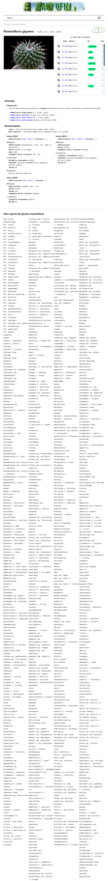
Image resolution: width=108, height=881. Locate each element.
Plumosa (57, 769)
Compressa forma (10, 793)
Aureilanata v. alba (12, 433)
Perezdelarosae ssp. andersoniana (63, 721)
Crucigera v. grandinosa (39, 222)
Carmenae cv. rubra (11, 683)
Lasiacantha (59, 283)
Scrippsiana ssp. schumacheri (86, 429)
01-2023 (65, 46)
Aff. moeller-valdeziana (14, 294)
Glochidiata (34, 564)
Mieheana (57, 512)
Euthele (32, 419)
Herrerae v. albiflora (38, 717)
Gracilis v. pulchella (38, 596)
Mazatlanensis (60, 425)
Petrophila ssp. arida (63, 735)
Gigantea (32, 515)
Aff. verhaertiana (11, 326)
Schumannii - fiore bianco (90, 404)
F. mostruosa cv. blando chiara (39, 426)
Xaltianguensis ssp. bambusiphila (88, 826)
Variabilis (84, 671)
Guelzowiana (34, 613)
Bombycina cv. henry (12, 564)
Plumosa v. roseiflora (63, 775)
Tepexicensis (84, 593)
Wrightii (83, 810)
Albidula (7, 361)
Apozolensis (8, 407)
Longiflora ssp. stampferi (65, 338)
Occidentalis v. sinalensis (66, 642)
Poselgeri (58, 804)
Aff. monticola (9, 300)
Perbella (57, 709)
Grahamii (32, 601)
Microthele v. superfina (64, 500)
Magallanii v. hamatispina (65, 367)
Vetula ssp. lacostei (88, 743)
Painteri (57, 677)
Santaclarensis (85, 370)
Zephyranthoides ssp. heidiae (88, 866)
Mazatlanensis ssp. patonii (66, 428)
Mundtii (57, 564)
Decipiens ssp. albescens (40, 251)
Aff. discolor (9, 254)
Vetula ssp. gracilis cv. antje (90, 704)
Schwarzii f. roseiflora (89, 419)
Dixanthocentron (36, 318)
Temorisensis (84, 590)
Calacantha (8, 633)
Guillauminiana (35, 622)
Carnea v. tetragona (12, 697)
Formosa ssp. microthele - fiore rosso (40, 461)
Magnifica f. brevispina (64, 373)
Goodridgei (33, 570)
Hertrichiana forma (37, 723)
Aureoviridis (8, 436)
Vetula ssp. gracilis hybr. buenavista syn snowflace (91, 733)
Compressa (7, 781)
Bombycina (7, 561)
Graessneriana (35, 599)
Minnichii (58, 517)
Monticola (58, 541)
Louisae (57, 355)
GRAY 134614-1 (29, 181)
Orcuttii (57, 656)
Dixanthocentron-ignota (39, 326)
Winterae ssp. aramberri (89, 801)
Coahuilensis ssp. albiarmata (11, 745)
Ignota (31, 822)
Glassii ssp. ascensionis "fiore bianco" (40, 542)
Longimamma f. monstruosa (65, 349)
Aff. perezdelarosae (12, 312)
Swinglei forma (85, 584)
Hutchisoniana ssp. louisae (41, 816)
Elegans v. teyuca (36, 376)
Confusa (6, 798)
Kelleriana (58, 234)
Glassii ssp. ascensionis (40, 538)
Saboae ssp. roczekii (88, 344)
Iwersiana (33, 845)
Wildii (82, 795)
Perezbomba (58, 714)
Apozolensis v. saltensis (14, 410)
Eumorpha (32, 416)
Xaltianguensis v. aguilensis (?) (87, 837)
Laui (56, 297)
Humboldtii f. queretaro (39, 807)
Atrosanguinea (9, 428)
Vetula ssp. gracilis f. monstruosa (89, 721)
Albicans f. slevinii (12, 349)
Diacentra (33, 286)
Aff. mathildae (9, 292)
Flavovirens (34, 445)
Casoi (5, 703)
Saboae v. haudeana (87, 347)
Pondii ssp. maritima (63, 798)
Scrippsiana (84, 422)
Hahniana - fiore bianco (39, 665)
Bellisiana (8, 497)
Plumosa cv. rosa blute (64, 772)
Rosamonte (83, 309)
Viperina (83, 749)
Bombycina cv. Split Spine (14, 567)
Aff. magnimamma (10, 289)
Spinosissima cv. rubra (89, 517)
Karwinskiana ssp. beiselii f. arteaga (41, 878)
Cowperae (7, 804)
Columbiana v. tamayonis (14, 775)
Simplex (82, 468)
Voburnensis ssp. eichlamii (91, 761)
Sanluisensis (84, 367)
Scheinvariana (85, 381)
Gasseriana (33, 491)
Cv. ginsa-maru (35, 234)
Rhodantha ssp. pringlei (89, 292)
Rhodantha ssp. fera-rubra (90, 280)
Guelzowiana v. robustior (40, 616)
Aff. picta (8, 315)
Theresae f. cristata (88, 622)
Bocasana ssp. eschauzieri (14, 538)
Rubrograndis (84, 326)
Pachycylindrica (61, 668)
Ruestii (82, 329)
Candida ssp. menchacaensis (15, 656)
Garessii (32, 488)
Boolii (6, 587)
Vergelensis (84, 683)
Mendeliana (58, 468)
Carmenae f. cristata (12, 685)
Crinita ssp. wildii (12, 836)
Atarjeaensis (8, 422)
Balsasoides (8, 480)
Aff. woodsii (8, 332)
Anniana (6, 402)
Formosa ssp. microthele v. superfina (41, 466)
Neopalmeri (58, 604)
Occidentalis (59, 639)
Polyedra (57, 778)
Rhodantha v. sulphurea (89, 297)
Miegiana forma (60, 509)
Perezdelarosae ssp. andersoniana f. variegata (65, 727)
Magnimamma (58, 381)
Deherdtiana (34, 274)
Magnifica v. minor (62, 378)
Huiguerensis (34, 764)
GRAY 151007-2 (29, 139)
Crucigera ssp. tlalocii (39, 219)
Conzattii (7, 801)
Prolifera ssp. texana (63, 824)
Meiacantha (58, 439)
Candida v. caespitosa (13, 662)
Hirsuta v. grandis (37, 749)
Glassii (32, 532)
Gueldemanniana (35, 610)
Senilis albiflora (87, 457)
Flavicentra (34, 439)
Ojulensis (58, 654)
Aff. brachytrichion (12, 234)
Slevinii (83, 488)
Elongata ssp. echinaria (39, 393)
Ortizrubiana (59, 662)
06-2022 (65, 91)
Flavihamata (34, 442)
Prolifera (58, 819)
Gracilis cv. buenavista (39, 587)
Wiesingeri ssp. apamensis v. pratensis (90, 788)
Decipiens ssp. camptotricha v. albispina (41, 270)
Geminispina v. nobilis (39, 509)
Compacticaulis (9, 778)
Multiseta (58, 561)
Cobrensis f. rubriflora (14, 752)
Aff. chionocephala (11, 242)
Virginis (83, 752)
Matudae (57, 413)
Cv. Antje (33, 228)
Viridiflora (84, 755)
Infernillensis (35, 830)
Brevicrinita (8, 607)
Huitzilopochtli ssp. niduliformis (38, 773)
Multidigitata (60, 558)
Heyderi (32, 726)
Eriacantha (33, 399)
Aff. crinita (8, 248)
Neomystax (58, 601)
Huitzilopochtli (36, 767)
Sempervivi (84, 448)
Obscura (57, 627)
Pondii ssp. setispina (63, 801)
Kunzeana (57, 271)
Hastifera (33, 700)
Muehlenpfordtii (61, 552)
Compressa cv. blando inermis (12, 785)
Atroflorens (8, 425)
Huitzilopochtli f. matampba (41, 769)
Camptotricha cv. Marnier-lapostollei (14, 646)
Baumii (6, 488)
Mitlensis (58, 520)
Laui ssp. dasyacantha (63, 300)
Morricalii (58, 546)
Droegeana (33, 332)
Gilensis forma (35, 526)
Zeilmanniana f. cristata (90, 856)
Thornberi (83, 627)
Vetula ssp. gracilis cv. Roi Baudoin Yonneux (90, 716)
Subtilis (83, 570)
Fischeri (32, 433)
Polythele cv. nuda (62, 784)
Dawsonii (32, 242)
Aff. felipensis (10, 260)
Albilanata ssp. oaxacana (14, 370)
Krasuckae (58, 260)
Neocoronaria (59, 599)
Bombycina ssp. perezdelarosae (9, 579)
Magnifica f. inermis (63, 376)
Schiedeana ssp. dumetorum (90, 393)
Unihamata (83, 656)
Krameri (57, 257)
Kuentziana (58, 263)
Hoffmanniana (34, 752)
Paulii (57, 688)
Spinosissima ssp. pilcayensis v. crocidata (90, 542)
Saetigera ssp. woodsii (89, 352)
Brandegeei (8, 593)
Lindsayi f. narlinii (63, 326)
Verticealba (84, 688)
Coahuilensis (8, 740)
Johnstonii (33, 859)
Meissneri (58, 442)
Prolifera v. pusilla (63, 830)
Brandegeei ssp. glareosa (14, 599)
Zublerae (83, 874)
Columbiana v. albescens (14, 772)
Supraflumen (84, 575)
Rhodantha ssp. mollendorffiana (86, 287)
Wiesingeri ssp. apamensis (90, 784)
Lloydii (57, 329)
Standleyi (83, 564)
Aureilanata (8, 431)
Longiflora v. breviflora (65, 341)
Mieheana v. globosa (63, 515)
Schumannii (84, 402)
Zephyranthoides (86, 859)
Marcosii (57, 396)
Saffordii (83, 355)
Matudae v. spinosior (63, 419)
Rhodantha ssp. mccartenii (90, 283)
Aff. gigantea (9, 271)
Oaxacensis (58, 625)
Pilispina (58, 767)
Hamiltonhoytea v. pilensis (41, 697)
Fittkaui (32, 436)
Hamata (31, 691)
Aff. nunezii (8, 306)
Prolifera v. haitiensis (64, 827)
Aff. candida (8, 236)
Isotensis (33, 842)
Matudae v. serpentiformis (65, 416)
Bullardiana (8, 622)
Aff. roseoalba (9, 318)
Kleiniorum (58, 242)
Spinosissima (84, 515)
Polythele (58, 781)
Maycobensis (59, 422)
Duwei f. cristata (36, 355)
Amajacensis (8, 390)
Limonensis (58, 318)
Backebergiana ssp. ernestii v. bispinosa (15, 472)
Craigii (6, 807)
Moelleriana (59, 526)
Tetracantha (84, 604)
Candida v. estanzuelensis (14, 665)
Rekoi (81, 239)
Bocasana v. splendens (13, 544)
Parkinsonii (59, 683)
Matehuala (58, 407)
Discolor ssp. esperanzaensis (35, 298)
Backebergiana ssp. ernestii (15, 462)
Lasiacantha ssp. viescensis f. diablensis (66, 293)
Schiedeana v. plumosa (89, 399)
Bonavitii (7, 584)
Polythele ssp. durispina (65, 790)
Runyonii (83, 332)
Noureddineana (60, 616)
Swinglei (83, 581)
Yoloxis (82, 848)
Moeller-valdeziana (62, 523)
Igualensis (33, 824)
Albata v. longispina (12, 341)
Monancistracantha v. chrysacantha (63, 533)
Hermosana (33, 709)
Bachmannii (8, 451)
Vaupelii (83, 677)
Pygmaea (82, 234)
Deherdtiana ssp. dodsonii (40, 277)
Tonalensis (84, 639)
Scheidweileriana (86, 378)
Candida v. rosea (10, 668)
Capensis (7, 674)
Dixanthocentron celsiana (40, 320)
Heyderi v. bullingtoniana (40, 743)
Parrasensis (59, 685)
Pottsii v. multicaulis (64, 810)
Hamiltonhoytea (35, 694)
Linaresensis (59, 320)
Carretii (7, 700)
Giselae (32, 529)
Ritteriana (84, 303)
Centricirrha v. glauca (13, 717)
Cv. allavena (34, 225)
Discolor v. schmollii (38, 315)
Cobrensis (7, 749)
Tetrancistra (84, 610)
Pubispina (83, 228)
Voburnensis (84, 758)
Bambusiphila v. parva (13, 483)
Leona (56, 309)
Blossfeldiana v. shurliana (15, 520)
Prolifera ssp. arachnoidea (66, 822)
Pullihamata (84, 231)
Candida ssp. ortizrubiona (14, 659)
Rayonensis (84, 236)
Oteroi (57, 665)
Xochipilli (84, 845)
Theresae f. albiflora (89, 619)
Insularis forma (36, 839)
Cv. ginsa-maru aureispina (40, 236)
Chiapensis (8, 726)
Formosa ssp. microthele (39, 457)
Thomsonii (83, 625)
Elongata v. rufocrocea (39, 396)
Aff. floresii (9, 265)
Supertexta (84, 572)
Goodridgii (33, 575)
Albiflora (7, 364)
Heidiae (32, 706)
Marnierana (58, 402)
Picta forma (59, 758)
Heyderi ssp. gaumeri (38, 729)
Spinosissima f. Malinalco (90, 532)
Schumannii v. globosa (89, 410)
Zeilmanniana (84, 851)
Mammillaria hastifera (20, 115)
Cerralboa (7, 720)
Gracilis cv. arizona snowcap (38, 582)
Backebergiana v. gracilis (14, 477)
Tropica (82, 645)
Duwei (31, 352)
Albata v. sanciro (11, 344)
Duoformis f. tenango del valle (40, 342)
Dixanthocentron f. (37, 323)
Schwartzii (84, 413)
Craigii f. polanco (11, 810)
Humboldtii (33, 804)
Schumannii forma (86, 407)
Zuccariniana (84, 877)
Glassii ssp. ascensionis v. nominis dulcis (41, 548)
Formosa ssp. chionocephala (41, 454)
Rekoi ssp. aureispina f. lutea (90, 246)
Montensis (58, 538)
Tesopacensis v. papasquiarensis (86, 600)
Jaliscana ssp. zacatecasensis (35, 852)
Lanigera (57, 277)
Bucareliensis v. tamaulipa (15, 619)
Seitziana (83, 442)
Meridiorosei (59, 474)
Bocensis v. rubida (11, 552)
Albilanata (8, 367)
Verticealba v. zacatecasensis (85, 692)
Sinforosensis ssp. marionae (91, 483)
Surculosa (83, 578)
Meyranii (57, 480)
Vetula (82, 697)
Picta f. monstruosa (63, 755)
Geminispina (34, 500)
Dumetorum (33, 335)
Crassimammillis (10, 816)
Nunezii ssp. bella (62, 622)
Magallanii (58, 364)
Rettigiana (84, 268)
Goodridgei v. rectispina (40, 572)
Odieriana (58, 651)
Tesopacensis (84, 596)
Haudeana (32, 703)
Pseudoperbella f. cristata (66, 845)
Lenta (56, 306)
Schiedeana (84, 384)
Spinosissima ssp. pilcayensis (87, 536)
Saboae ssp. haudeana (88, 341)
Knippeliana (59, 251)
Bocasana (7, 523)
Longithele (58, 352)
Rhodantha (83, 274)
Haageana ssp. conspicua (39, 645)
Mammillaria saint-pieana (22, 120)
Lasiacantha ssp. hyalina (65, 289)
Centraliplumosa (10, 711)
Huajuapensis (34, 755)
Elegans (32, 370)
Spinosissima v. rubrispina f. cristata (91, 556)
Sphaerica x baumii (87, 512)
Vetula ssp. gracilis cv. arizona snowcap (90, 710)
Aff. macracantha (10, 286)
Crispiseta (8, 842)
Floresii (32, 448)
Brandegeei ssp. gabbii (13, 596)
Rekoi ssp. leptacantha (89, 251)
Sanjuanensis (84, 364)
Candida (6, 654)
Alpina (6, 387)
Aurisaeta (7, 445)
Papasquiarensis (61, 680)
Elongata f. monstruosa (39, 387)
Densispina (33, 280)
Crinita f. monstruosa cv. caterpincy (14, 831)
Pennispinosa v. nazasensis (66, 706)
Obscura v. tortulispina (64, 630)
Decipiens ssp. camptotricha (41, 254)
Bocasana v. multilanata (14, 541)
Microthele (58, 497)
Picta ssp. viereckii (63, 761)
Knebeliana (58, 248)
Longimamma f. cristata (64, 347)
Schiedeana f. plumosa (89, 390)
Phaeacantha (59, 743)
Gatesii (32, 497)
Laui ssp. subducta (62, 303)
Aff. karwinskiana (11, 283)
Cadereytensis (9, 627)
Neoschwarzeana (60, 607)
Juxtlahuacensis (36, 868)
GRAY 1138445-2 (78, 139)
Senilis (82, 451)
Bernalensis (8, 512)
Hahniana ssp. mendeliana (40, 671)
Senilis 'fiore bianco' (89, 454)
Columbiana (8, 758)
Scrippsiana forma (87, 425)
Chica (5, 729)
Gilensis (32, 523)
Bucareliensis (9, 610)
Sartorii (83, 373)
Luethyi (57, 358)
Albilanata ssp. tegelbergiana (10, 380)
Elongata (32, 378)
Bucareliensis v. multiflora (15, 616)
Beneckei (7, 500)
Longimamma (58, 344)
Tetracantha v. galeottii (90, 607)
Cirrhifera (8, 735)
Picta (56, 749)
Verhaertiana (84, 685)
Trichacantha (84, 642)
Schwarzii (83, 416)
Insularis (33, 836)
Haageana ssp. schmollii (39, 656)
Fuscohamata (34, 486)
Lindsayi (57, 323)
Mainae (57, 384)
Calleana (7, 639)
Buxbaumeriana (9, 625)
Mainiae (57, 387)
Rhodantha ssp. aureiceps (90, 277)
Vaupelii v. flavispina (89, 680)
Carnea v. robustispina (13, 694)
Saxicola (83, 376)
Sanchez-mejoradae (87, 361)
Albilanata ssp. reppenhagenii (10, 374)
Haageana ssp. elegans (38, 648)
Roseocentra (84, 318)
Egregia (32, 361)
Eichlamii (33, 364)
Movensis (57, 549)
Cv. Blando (33, 231)
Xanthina (83, 842)
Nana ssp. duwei (61, 575)
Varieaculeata (85, 674)
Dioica (31, 289)
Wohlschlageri (85, 804)
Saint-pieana (84, 358)
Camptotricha (8, 642)
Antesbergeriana (10, 404)
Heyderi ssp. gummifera (39, 732)
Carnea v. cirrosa (11, 691)
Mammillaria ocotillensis (22, 118)
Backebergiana (9, 454)
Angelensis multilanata (13, 396)
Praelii (57, 813)
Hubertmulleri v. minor (39, 761)
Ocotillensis (59, 645)
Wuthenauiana (84, 819)
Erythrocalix (34, 404)
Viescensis (84, 746)
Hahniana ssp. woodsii (38, 674)
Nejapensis (58, 593)
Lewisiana (58, 315)
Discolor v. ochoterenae (39, 312)
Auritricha (8, 448)
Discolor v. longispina (39, 309)
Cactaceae (7, 24)
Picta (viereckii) (62, 752)
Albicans (7, 347)
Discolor (32, 294)
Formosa (32, 451)
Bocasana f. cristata (12, 532)
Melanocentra (59, 448)
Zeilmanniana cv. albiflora (91, 853)
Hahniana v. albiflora (38, 677)
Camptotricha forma (11, 651)
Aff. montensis (9, 297)
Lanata (57, 274)
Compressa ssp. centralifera (15, 795)
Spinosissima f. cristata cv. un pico (90, 527)
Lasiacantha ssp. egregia (65, 286)
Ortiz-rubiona (60, 659)
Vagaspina (83, 659)
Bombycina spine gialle (13, 575)
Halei (31, 688)
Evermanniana (34, 422)
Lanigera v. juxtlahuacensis (66, 280)
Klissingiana (59, 245)
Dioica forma (34, 292)
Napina (57, 587)
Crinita (6, 824)
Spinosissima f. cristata (90, 523)
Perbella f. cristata (63, 711)
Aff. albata (8, 225)
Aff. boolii (8, 231)
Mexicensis (58, 477)
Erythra (32, 402)
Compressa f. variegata (13, 790)
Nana (56, 572)
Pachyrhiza (58, 671)
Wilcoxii (83, 793)
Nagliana (57, 570)
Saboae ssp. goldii (87, 338)
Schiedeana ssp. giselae (89, 396)
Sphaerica (83, 509)
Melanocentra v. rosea (63, 462)
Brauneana (7, 604)
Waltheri (83, 775)
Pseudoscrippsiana (87, 222)
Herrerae (32, 714)
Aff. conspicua (9, 245)
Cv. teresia (34, 239)
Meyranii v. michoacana (64, 483)
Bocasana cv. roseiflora (14, 529)
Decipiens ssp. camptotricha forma (41, 264)
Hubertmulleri (35, 758)
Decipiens (33, 248)
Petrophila (58, 732)
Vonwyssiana (84, 769)
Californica (8, 636)
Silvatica (83, 465)
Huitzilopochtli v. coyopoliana (37, 779)
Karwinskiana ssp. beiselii (41, 874)
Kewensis (57, 236)
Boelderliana (8, 558)
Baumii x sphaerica (11, 491)
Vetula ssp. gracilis (88, 700)
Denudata (32, 283)
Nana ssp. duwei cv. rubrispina (63, 579)
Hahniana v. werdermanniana (41, 683)
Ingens (31, 833)
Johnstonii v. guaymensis (40, 862)
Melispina (58, 465)
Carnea (6, 688)
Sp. (80, 500)
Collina (6, 755)
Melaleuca (58, 445)
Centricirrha (8, 714)
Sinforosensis (85, 474)
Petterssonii (59, 740)
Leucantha (58, 312)
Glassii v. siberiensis (39, 558)
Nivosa (57, 613)
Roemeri (82, 306)
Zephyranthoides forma (89, 862)
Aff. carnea (8, 239)
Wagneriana (84, 772)
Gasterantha (34, 494)
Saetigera (83, 349)
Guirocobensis (35, 625)
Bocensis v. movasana (12, 549)
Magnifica (58, 370)
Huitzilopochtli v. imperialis (37, 794)
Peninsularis (59, 694)
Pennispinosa (59, 697)
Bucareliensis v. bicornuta (15, 613)
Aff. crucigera (9, 251)
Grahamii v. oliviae (37, 604)
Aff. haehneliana (10, 277)
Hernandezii (34, 711)
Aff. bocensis (9, 228)
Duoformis (33, 338)
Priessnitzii (59, 816)
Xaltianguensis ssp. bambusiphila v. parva (89, 831)
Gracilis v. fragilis (38, 593)
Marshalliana (59, 404)
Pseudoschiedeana (86, 219)
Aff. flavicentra (10, 263)
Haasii (31, 659)
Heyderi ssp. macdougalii (40, 738)
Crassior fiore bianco (13, 822)
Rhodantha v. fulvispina (89, 294)
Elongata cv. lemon (37, 381)
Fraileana (33, 477)
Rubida (82, 323)
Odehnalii (58, 648)
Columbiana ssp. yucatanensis (10, 768)
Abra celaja (8, 219)
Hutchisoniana (35, 813)
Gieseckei (33, 512)
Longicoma (58, 332)
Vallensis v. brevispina (89, 668)
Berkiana (7, 509)
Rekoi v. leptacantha (88, 265)
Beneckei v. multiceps (13, 506)
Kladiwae (57, 239)
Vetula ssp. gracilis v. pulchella (89, 739)
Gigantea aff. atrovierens (40, 517)
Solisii (82, 491)
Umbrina (82, 651)
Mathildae (58, 410)
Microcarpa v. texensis (64, 491)
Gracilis (32, 578)
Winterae (83, 798)
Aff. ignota (8, 280)
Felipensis (33, 431)
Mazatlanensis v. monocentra (66, 436)
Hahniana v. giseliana (38, 680)
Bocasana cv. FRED (11, 526)
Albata (6, 338)
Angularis (7, 399)
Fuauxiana (33, 483)
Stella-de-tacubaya (87, 567)
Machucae (57, 361)
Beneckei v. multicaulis (14, 503)
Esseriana (33, 410)
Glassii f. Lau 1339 (37, 535)
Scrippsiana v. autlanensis (91, 436)
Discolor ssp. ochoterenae (40, 303)
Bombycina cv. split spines (15, 570)
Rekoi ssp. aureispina (89, 242)
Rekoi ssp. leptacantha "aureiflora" (89, 255)
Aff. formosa (8, 268)
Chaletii (7, 723)
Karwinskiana (34, 871)
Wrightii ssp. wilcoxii (89, 816)
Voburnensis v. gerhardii (90, 764)
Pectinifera (59, 691)
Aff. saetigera (9, 320)
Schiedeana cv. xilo (88, 387)
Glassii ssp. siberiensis (40, 552)
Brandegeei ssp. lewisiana (14, 601)
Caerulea (7, 630)
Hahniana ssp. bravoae (38, 668)
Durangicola (34, 349)
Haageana (32, 627)
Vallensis (83, 665)
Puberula (83, 225)
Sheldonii (83, 460)
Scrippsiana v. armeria (89, 433)
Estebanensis (34, 413)
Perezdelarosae (60, 717)
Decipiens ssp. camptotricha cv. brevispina (41, 258)
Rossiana (83, 320)
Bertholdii (8, 515)
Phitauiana (58, 746)
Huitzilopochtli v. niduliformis (37, 800)
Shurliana (83, 462)
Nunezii (57, 619)
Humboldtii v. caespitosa (40, 810)
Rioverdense (84, 300)
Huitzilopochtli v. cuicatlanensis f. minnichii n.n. (41, 787)
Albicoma (7, 355)
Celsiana (7, 706)
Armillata (7, 416)
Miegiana (57, 506)
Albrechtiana (8, 384)
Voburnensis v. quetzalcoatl (91, 767)
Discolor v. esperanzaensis (41, 306)
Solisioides (84, 494)
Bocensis (7, 546)
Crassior (7, 819)
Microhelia (58, 494)
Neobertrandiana (61, 596)
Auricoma (7, 439)
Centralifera (8, 709)
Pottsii (57, 807)
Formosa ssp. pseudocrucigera (36, 472)
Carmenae (7, 680)
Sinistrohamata (85, 486)
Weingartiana (84, 778)
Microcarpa (58, 486)
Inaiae (31, 827)
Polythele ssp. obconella (65, 793)
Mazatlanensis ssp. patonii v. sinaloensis (66, 432)
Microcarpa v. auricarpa (64, 488)
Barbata (6, 486)
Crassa (6, 813)
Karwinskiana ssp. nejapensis (62, 229)
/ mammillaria (14, 24)
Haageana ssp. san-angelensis (37, 652)
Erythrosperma (35, 407)
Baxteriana (8, 494)
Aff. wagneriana (10, 329)
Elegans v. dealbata (37, 373)
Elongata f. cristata (38, 384)
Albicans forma (9, 352)
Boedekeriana (8, 555)
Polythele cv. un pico (63, 787)
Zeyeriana (83, 871)
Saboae (82, 335)
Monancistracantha (62, 529)
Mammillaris (59, 390)
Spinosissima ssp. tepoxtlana (87, 548)
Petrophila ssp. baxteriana (66, 738)
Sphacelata (84, 503)
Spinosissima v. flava (89, 552)
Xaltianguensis (85, 822)
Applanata (7, 413)
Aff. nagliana (9, 303)
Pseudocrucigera (61, 836)
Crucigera (7, 845)
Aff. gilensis (9, 274)
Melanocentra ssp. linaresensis (62, 452)
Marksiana (58, 399)
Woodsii (82, 807)
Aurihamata (8, 442)
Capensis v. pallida (12, 677)
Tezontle (83, 613)
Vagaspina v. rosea (87, 662)
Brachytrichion (9, 590)
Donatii (32, 329)
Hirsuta (32, 746)
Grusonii (32, 607)
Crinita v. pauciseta (12, 839)
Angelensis (8, 393)
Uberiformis (84, 648)
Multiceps (58, 555)
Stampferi (83, 561)
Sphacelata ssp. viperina (90, 506)
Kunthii (57, 268)
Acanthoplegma (9, 222)
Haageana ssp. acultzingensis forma (38, 640)
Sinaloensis (84, 471)
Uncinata (83, 654)
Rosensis (83, 312)
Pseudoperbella (60, 842)
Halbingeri (33, 685)
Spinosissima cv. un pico (90, 520)
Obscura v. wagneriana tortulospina (63, 634)
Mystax (57, 567)
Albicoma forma (9, 358)
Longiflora (58, 335)
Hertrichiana (34, 720)
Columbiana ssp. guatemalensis (10, 762)
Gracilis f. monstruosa (39, 590)
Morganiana (58, 544)
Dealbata (32, 245)
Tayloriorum (84, 587)
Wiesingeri (84, 781)
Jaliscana (33, 848)
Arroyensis (8, 419)
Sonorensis (84, 497)
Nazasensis (58, 590)
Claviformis (8, 738)
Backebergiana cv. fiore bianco (14, 458)
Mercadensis (59, 471)
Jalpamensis (34, 856)
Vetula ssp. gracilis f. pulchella (89, 727)
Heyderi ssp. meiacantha (39, 740)
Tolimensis (84, 636)
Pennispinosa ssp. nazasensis (62, 701)
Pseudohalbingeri (61, 839)
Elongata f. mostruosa (38, 390)
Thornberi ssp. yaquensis (90, 630)
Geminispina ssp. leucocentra (36, 504)
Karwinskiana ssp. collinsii (66, 219)
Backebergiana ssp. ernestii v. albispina (15, 466)
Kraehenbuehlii (60, 254)
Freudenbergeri (35, 480)
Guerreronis (34, 619)
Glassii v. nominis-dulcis (40, 555)
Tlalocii (83, 633)
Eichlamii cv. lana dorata (40, 367)
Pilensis (57, 764)
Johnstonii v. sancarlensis (41, 865)
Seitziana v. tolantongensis (91, 445)
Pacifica (57, 674)
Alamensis (7, 335)
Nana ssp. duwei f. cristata (66, 584)
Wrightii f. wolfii (87, 813)
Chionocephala (9, 732)
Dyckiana (32, 358)
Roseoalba (83, 315)
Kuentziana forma (61, 265)
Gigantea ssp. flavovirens (40, 520)
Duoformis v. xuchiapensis (40, 347)
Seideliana (84, 439)
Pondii (57, 795)
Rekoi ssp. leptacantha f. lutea (90, 261)
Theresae (83, 616)
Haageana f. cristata (38, 630)
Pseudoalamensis (61, 833)
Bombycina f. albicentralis (15, 572)
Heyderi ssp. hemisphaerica (41, 735)
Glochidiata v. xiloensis (40, 567)
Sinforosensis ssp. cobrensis (87, 478)
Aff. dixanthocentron (12, 257)
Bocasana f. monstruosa (13, 535)
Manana (57, 393)
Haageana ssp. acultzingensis (35, 634)
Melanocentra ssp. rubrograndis (62, 458)
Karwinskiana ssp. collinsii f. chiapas (66, 223)
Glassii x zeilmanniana (39, 561)
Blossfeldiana (9, 517)
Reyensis (83, 271)
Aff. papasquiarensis (12, 309)
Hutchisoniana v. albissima (41, 819)
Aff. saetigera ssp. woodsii (15, 323)
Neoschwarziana (60, 610)
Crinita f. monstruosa (13, 827)
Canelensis (8, 671)
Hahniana (32, 662)
